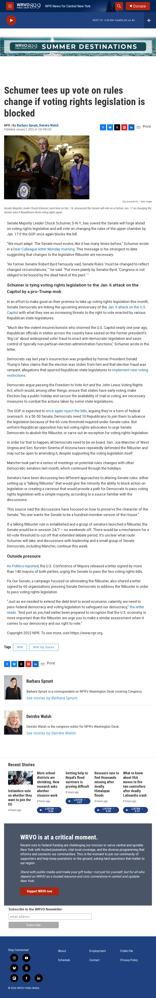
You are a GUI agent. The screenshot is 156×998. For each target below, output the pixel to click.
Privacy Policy (129, 960)
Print (147, 126)
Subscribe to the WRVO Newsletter (35, 909)
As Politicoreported (23, 566)
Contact (94, 960)
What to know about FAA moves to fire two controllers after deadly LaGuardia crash (135, 784)
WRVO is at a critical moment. (59, 837)
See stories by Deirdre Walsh (51, 733)
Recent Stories (21, 764)
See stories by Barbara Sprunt (52, 697)
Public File (126, 951)
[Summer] (78, 46)
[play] (11, 20)
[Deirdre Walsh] (13, 722)
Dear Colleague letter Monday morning (44, 249)
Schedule (64, 960)
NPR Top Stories (43, 647)
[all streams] (150, 20)
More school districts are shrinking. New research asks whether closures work (48, 784)
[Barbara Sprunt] (13, 687)
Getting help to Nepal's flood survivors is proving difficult (77, 780)
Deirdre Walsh (48, 125)
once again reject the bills (66, 411)
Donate (139, 6)
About (62, 951)
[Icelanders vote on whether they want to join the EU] (20, 778)
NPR (20, 647)
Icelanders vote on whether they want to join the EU (20, 797)
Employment (97, 951)
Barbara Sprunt (27, 125)
